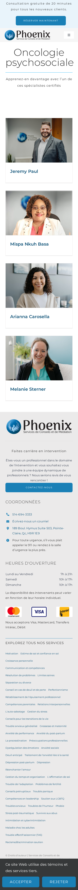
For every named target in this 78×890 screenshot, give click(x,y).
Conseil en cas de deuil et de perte (25, 689)
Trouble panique (43, 791)
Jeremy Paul (24, 171)
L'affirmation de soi (58, 776)
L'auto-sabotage (15, 711)
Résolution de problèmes (20, 675)
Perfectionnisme (58, 689)
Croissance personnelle (19, 660)
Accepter (21, 882)
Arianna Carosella (30, 316)
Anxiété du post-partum (50, 733)
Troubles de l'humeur (40, 805)
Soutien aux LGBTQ (52, 798)
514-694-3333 (22, 514)
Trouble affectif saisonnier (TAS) (23, 834)
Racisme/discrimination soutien (24, 842)
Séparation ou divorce (18, 682)
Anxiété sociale (50, 747)
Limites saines (46, 675)
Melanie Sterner (28, 389)
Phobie (60, 805)
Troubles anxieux (15, 805)
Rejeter (59, 882)
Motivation (11, 653)
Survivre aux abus (46, 813)
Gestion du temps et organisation (25, 776)
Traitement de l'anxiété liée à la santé (47, 755)
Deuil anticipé (13, 755)
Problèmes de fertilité (48, 784)
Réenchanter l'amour (18, 769)
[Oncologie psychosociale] (39, 140)
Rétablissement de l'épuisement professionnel (33, 697)
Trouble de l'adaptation (19, 784)
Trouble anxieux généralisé (21, 726)
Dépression (43, 762)
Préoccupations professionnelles (48, 740)
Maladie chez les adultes (19, 827)
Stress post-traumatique (19, 813)
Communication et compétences (25, 668)
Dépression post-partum (19, 762)
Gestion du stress (37, 711)
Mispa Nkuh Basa (29, 244)
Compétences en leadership (22, 798)
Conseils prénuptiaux (18, 791)
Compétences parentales (20, 704)
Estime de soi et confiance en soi (39, 653)
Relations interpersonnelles (54, 704)
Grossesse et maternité (53, 726)
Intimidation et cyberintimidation (25, 820)
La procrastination (16, 740)
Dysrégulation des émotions (22, 747)
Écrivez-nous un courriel (30, 521)
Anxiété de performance (19, 733)
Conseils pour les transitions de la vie (26, 718)
